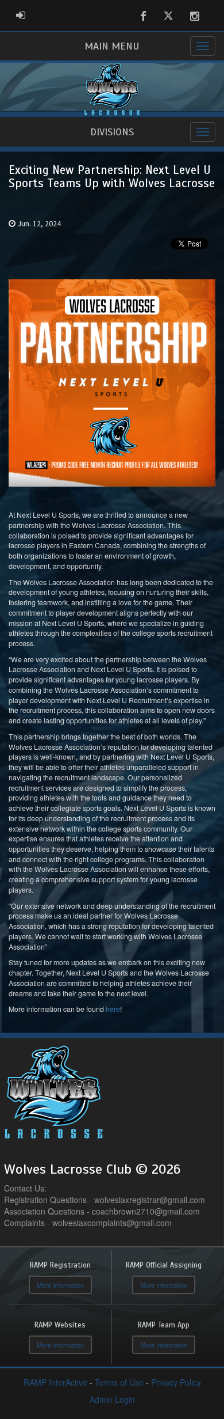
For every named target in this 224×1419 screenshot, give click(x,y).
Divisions (112, 132)
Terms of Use (119, 1382)
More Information (60, 1284)
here (113, 1009)
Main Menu (112, 46)
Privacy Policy (176, 1382)
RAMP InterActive (55, 1382)
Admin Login (112, 1399)
